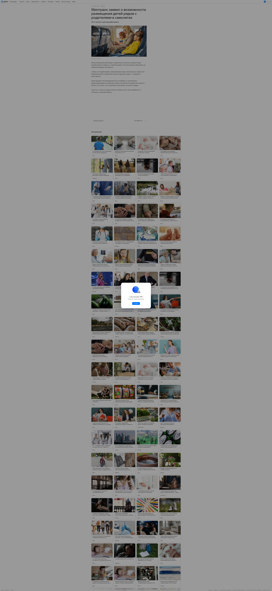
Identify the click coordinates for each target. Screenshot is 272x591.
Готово (136, 303)
